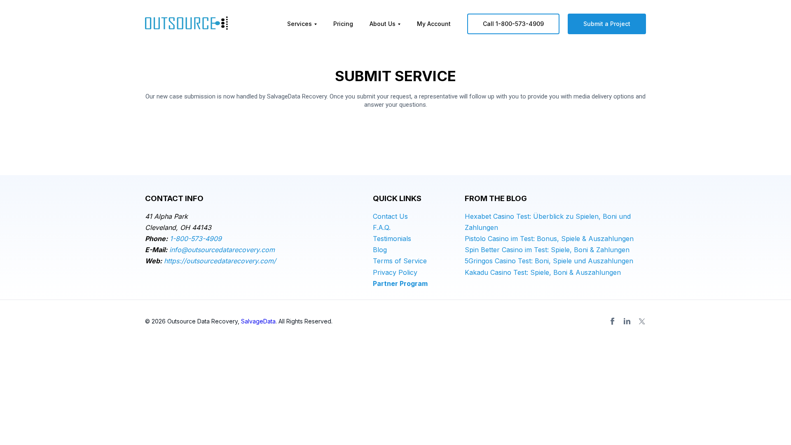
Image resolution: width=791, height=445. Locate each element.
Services (299, 23)
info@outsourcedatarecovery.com (222, 250)
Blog (380, 250)
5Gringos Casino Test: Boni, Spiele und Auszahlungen (549, 261)
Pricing (343, 23)
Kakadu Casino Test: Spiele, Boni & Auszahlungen (543, 272)
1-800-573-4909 (196, 238)
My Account (434, 23)
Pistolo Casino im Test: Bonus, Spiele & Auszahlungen (549, 238)
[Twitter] (642, 321)
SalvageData (258, 321)
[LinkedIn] (627, 321)
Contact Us (390, 216)
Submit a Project (606, 23)
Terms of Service (400, 261)
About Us (383, 23)
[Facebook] (612, 321)
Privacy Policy (395, 272)
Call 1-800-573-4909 (513, 23)
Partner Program (400, 283)
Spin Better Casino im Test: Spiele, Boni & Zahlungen (547, 250)
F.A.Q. (382, 227)
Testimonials (392, 238)
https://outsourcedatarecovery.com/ (220, 261)
